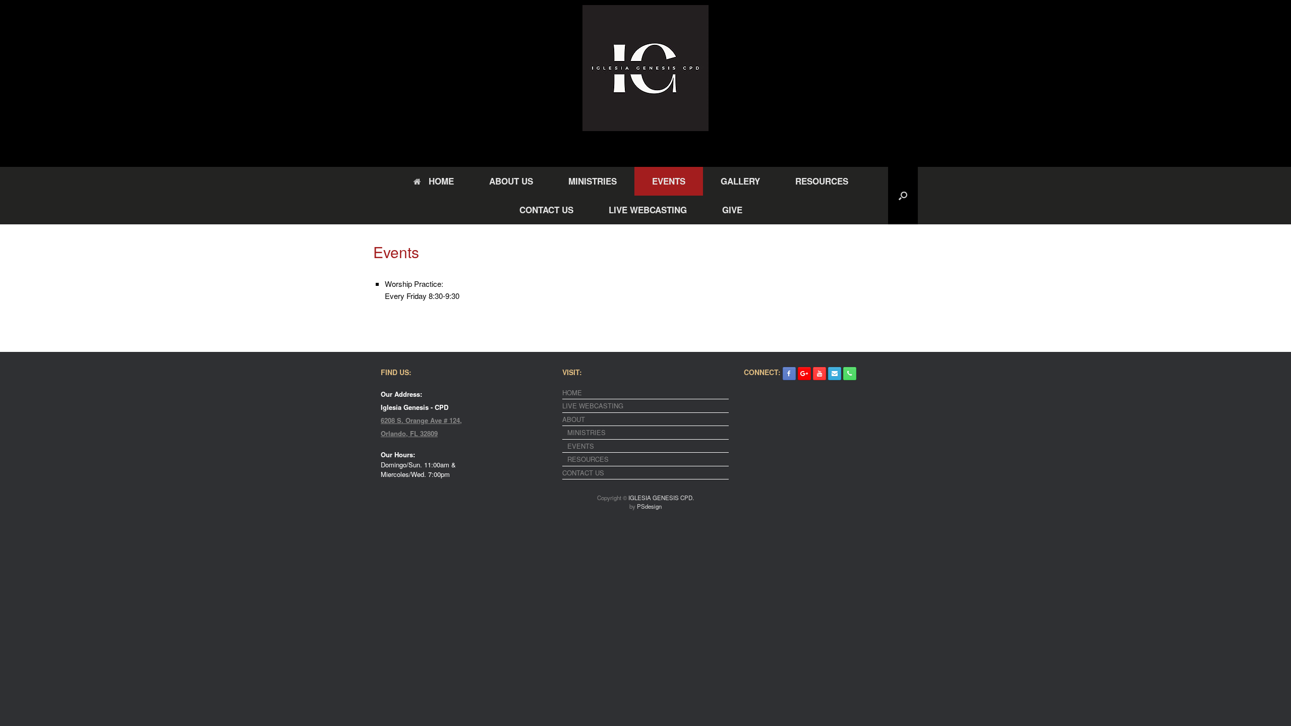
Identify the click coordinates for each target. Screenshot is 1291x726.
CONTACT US (546, 210)
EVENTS (668, 181)
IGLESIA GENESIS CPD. (661, 498)
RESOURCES (821, 181)
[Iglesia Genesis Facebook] (789, 373)
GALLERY (740, 181)
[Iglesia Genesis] (645, 68)
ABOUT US (511, 181)
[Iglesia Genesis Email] (834, 373)
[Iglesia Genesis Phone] (849, 373)
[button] (903, 195)
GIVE (732, 210)
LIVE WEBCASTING (648, 210)
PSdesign (649, 506)
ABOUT (573, 419)
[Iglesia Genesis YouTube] (819, 373)
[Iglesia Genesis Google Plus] (804, 373)
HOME (441, 181)
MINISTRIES (592, 181)
